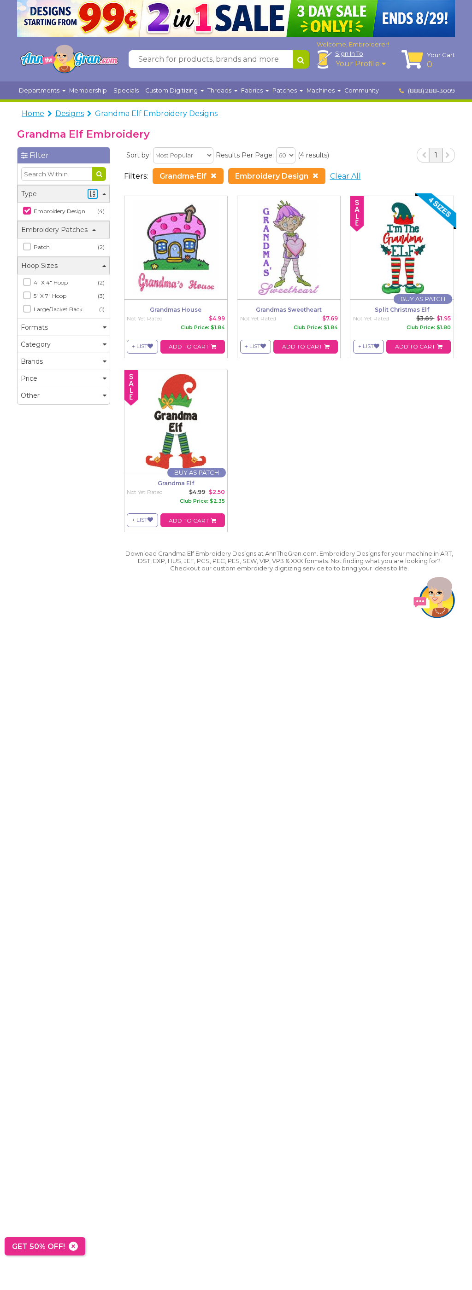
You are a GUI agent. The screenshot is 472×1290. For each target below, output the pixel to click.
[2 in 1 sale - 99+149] (236, 18)
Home (33, 113)
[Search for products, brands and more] (301, 59)
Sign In (349, 53)
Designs (69, 113)
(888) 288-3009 (431, 90)
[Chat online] (434, 599)
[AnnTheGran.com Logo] (69, 59)
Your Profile (359, 63)
